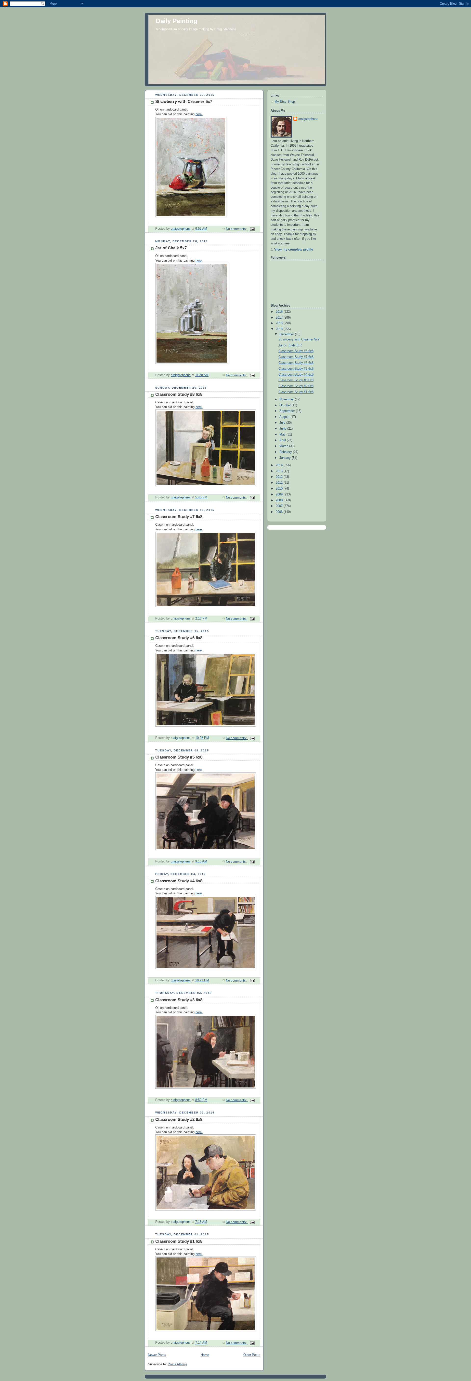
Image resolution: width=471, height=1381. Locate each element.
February (286, 452)
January (285, 458)
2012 (280, 477)
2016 (280, 323)
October (285, 405)
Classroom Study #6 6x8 (178, 637)
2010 (280, 488)
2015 (280, 329)
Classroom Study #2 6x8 (178, 1119)
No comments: (237, 229)
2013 (280, 471)
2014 (280, 465)
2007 (280, 506)
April (283, 440)
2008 (280, 500)
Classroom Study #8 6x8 (178, 394)
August (284, 417)
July (282, 422)
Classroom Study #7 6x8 (178, 516)
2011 (280, 482)
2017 (280, 317)
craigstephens (308, 119)
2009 (280, 494)
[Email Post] (252, 229)
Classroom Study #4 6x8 (178, 881)
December (287, 334)
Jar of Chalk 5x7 (171, 248)
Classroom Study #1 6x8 (178, 1241)
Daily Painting (176, 21)
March (284, 446)
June (283, 428)
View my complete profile (293, 249)
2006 (280, 512)
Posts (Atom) (177, 1364)
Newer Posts (157, 1355)
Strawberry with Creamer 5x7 (183, 101)
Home (205, 1355)
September (287, 411)
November (287, 399)
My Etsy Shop (285, 101)
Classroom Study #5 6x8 (178, 757)
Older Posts (251, 1355)
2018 (280, 311)
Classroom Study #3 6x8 (178, 1000)
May (283, 434)
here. (199, 114)
